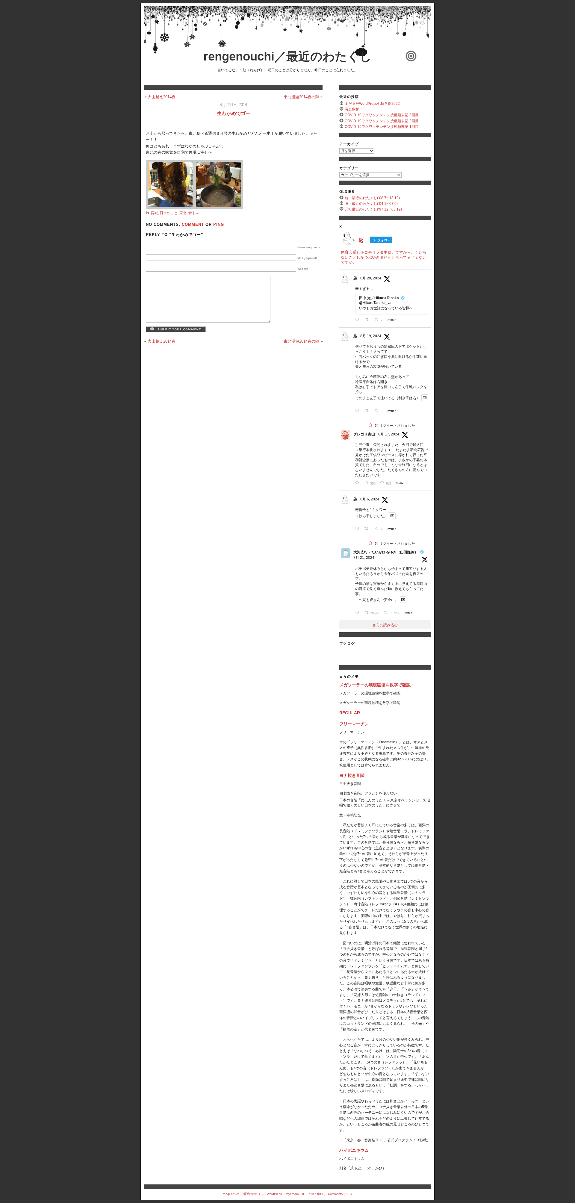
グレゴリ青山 (364, 434)
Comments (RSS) (340, 1194)
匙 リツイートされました (395, 425)
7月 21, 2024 (363, 558)
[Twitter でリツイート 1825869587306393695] (368, 320)
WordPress (274, 1194)
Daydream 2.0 (294, 1194)
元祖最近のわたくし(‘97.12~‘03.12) (373, 209)
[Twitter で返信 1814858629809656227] (358, 613)
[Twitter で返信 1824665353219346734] (358, 483)
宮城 (154, 213)
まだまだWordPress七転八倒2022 (372, 104)
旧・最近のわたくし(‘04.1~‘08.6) (371, 204)
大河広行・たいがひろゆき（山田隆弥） (385, 552)
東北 (183, 213)
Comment (193, 224)
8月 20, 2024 (370, 278)
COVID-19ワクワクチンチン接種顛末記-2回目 (382, 121)
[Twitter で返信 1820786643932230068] (358, 529)
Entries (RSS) (316, 1194)
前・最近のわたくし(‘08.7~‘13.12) (372, 198)
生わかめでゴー (233, 113)
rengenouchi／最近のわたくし (287, 56)
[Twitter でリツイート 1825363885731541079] (368, 411)
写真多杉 (352, 109)
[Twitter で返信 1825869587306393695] (358, 320)
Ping (218, 224)
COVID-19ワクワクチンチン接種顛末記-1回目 (382, 127)
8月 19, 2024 (370, 336)
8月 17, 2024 (388, 434)
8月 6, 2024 (369, 499)
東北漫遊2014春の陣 (301, 97)
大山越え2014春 (161, 97)
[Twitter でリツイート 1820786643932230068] (368, 529)
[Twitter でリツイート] (370, 425)
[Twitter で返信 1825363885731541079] (358, 411)
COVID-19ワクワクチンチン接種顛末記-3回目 (382, 115)
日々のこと (169, 213)
